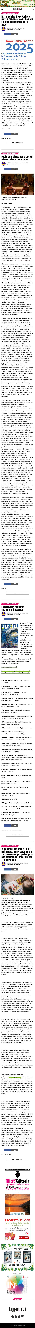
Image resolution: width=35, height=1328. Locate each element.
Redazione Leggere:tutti (14, 29)
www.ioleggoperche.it (15, 1077)
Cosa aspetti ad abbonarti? (9, 667)
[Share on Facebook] (7, 34)
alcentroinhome (17, 830)
